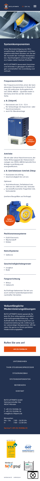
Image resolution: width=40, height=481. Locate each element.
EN (26, 6)
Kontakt (20, 391)
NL (29, 6)
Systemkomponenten (20, 379)
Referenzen (20, 385)
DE (23, 6)
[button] (33, 475)
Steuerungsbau (20, 373)
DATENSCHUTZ (8, 477)
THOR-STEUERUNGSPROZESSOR (20, 367)
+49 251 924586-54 (13, 409)
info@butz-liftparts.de (13, 413)
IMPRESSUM (17, 477)
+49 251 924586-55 (19, 428)
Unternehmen (20, 361)
